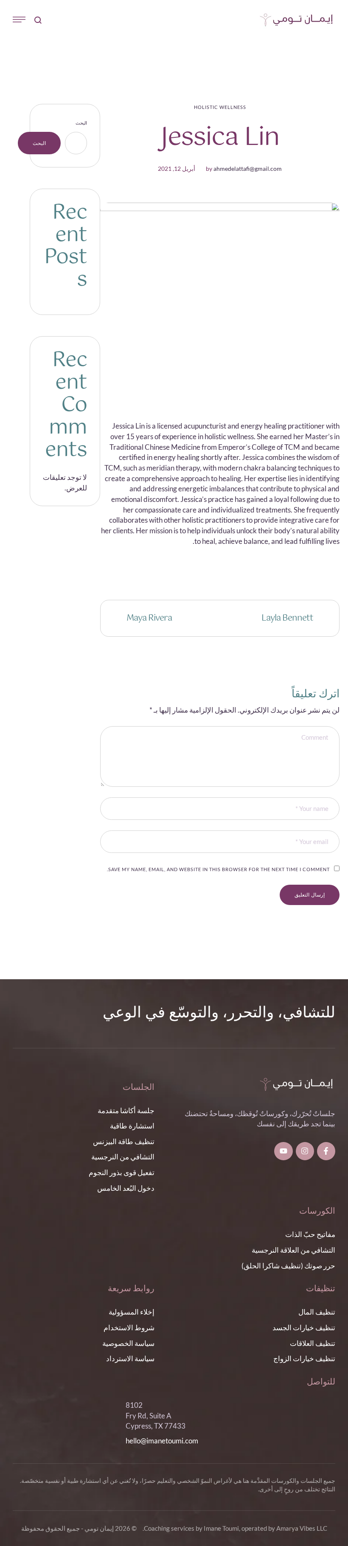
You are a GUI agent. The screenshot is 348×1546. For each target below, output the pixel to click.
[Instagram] (305, 1151)
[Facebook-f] (326, 1151)
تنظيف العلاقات (312, 1343)
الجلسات (138, 1088)
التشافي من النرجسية (122, 1156)
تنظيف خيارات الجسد (303, 1327)
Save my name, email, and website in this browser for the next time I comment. (218, 869)
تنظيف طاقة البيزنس (123, 1141)
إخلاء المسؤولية (131, 1311)
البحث (81, 122)
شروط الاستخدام (129, 1327)
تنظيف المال (316, 1311)
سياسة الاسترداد (130, 1358)
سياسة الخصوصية (128, 1343)
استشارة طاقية (132, 1125)
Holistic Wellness (220, 107)
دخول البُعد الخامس (125, 1188)
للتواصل (321, 1382)
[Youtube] (283, 1151)
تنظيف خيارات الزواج (304, 1358)
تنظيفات (320, 1289)
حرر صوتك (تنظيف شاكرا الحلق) (288, 1265)
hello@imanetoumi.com (162, 1440)
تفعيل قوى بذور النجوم (121, 1172)
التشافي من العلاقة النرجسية (293, 1249)
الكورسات (317, 1211)
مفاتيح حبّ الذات (310, 1234)
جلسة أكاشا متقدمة (126, 1110)
